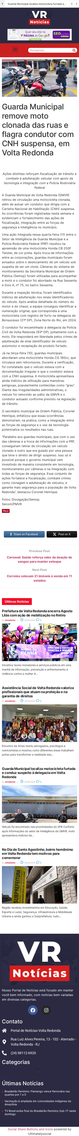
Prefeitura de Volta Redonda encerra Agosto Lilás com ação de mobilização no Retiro (37, 613)
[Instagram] (46, 1010)
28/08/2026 (29, 620)
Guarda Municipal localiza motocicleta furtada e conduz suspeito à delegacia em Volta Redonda (38, 773)
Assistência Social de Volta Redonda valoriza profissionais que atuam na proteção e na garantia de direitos (38, 692)
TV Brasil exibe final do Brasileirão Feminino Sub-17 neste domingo (40, 1112)
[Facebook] (33, 1010)
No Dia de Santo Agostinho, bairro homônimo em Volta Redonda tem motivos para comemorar (37, 853)
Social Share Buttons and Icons (30, 1129)
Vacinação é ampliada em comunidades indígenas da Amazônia (38, 1102)
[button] (15, 49)
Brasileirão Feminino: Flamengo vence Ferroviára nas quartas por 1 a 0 (37, 1093)
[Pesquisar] (74, 50)
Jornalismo (10, 620)
